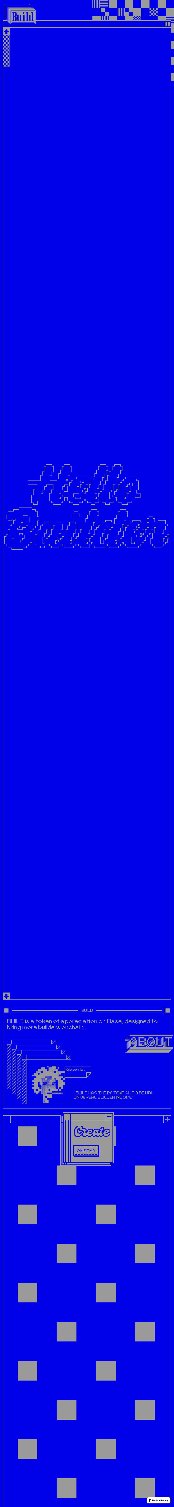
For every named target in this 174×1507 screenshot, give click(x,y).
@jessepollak (75, 1069)
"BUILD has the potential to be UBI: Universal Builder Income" (113, 1095)
